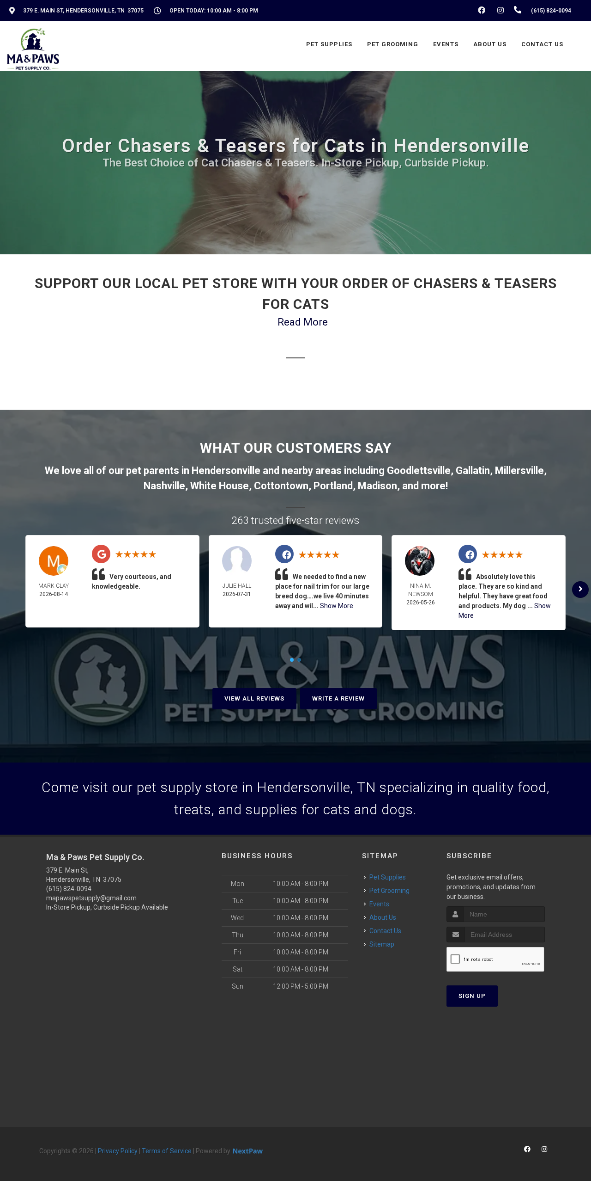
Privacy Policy (118, 1151)
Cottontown (281, 486)
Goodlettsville (419, 470)
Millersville (519, 470)
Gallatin (473, 470)
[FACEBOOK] (481, 10)
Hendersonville (226, 470)
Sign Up (472, 995)
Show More (336, 605)
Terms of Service (167, 1151)
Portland (333, 486)
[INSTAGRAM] (500, 10)
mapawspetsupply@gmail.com (91, 898)
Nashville (164, 486)
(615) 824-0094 (68, 888)
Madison (377, 486)
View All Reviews (254, 698)
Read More (302, 322)
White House (219, 486)
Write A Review (338, 698)
